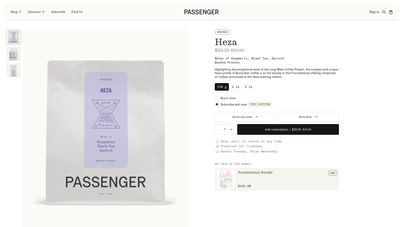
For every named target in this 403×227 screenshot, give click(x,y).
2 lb (235, 87)
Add (332, 173)
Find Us (77, 12)
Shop (14, 12)
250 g (222, 87)
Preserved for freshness (241, 146)
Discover (34, 12)
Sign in (374, 12)
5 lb (248, 87)
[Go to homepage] (201, 12)
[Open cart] (391, 12)
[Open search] (384, 12)
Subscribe (58, 12)
